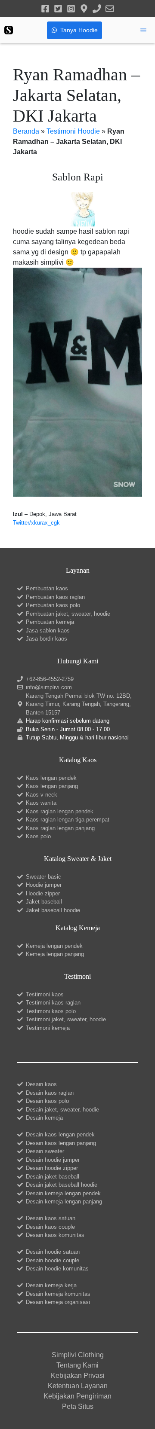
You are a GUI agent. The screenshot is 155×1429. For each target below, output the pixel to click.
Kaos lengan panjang (52, 786)
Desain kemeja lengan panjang (64, 1201)
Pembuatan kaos (47, 588)
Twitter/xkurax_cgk (36, 522)
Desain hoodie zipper (52, 1168)
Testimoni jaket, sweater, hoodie (66, 1019)
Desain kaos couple (50, 1227)
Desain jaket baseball (52, 1176)
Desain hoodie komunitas (57, 1268)
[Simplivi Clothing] (8, 30)
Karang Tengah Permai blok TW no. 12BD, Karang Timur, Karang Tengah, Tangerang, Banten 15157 (79, 704)
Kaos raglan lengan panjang (60, 828)
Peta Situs (77, 1406)
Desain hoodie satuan (53, 1252)
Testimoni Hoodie (73, 131)
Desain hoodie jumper (53, 1160)
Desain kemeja (44, 1117)
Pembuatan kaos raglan (55, 597)
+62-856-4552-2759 (50, 679)
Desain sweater (45, 1151)
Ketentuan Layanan (78, 1385)
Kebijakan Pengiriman (77, 1396)
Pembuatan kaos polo (53, 605)
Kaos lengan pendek (51, 778)
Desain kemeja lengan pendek (63, 1193)
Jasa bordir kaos (46, 638)
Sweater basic (43, 876)
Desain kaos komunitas (55, 1235)
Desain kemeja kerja (51, 1285)
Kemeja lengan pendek (54, 946)
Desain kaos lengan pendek (60, 1134)
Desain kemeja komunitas (58, 1294)
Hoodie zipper (43, 893)
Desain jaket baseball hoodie (61, 1185)
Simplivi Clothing (78, 1355)
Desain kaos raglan (50, 1093)
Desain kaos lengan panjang (61, 1143)
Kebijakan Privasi (78, 1375)
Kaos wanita (41, 803)
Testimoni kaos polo (51, 1011)
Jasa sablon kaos (48, 630)
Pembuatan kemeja (50, 622)
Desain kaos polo (47, 1101)
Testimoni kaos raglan (53, 1002)
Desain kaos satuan (50, 1218)
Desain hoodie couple (52, 1260)
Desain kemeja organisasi (58, 1302)
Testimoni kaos (45, 994)
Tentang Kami (77, 1365)
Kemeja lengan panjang (55, 954)
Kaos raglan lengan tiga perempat (67, 819)
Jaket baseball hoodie (53, 910)
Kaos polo (38, 836)
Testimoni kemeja (48, 1028)
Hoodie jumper (44, 885)
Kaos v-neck (41, 794)
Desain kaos (41, 1084)
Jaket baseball (44, 901)
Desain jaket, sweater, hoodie (62, 1109)
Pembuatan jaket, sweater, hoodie (68, 614)
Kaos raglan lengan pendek (59, 811)
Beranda (26, 131)
